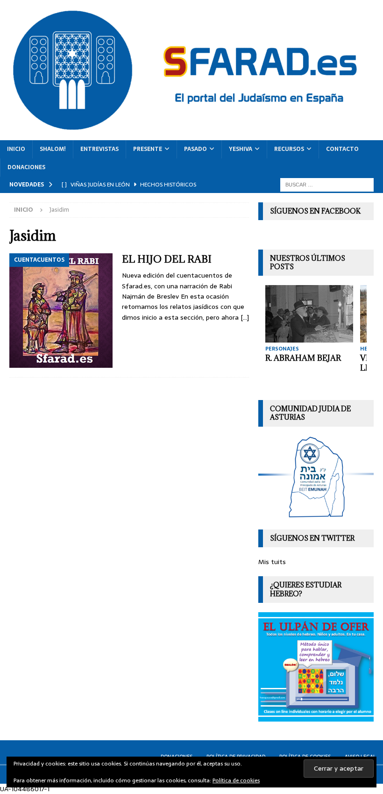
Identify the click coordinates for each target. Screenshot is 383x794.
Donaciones (26, 167)
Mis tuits (272, 562)
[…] (245, 317)
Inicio (16, 149)
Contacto (342, 149)
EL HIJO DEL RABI (167, 259)
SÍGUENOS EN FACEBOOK (315, 211)
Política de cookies (236, 780)
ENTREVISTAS (99, 149)
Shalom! (53, 149)
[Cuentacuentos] (61, 310)
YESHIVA (240, 149)
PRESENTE (147, 149)
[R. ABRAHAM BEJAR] (309, 314)
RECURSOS (289, 149)
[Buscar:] (327, 184)
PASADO (195, 149)
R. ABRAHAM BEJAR (303, 358)
